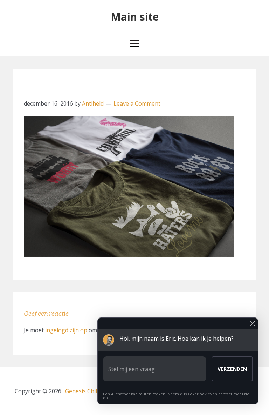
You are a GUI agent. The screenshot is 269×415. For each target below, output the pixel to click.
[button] (134, 45)
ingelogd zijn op (66, 330)
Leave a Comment (136, 103)
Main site (135, 16)
